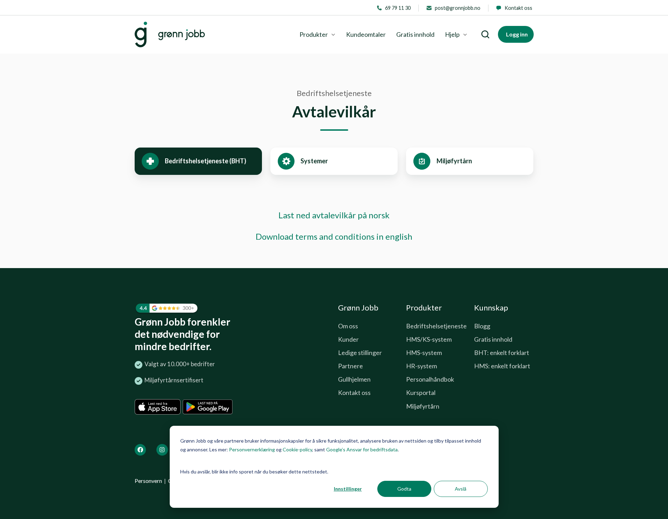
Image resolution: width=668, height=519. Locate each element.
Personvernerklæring (252, 449)
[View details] (140, 450)
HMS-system (424, 352)
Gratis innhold (415, 34)
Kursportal (421, 392)
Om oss (348, 326)
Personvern (148, 480)
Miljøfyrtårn (422, 406)
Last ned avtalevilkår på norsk (334, 215)
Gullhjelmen (354, 379)
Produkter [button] (313, 34)
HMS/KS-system (429, 339)
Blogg (482, 326)
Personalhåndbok (430, 379)
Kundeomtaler (366, 34)
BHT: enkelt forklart (501, 352)
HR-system (421, 366)
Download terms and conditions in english (334, 236)
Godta (404, 489)
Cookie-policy (297, 449)
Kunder (348, 339)
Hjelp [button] (452, 34)
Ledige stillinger (360, 352)
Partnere (350, 366)
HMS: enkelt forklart (502, 366)
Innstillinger (348, 489)
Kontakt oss (354, 392)
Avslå (460, 489)
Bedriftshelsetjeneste (436, 326)
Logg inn (517, 34)
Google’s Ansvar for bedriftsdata (362, 449)
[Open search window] (485, 34)
